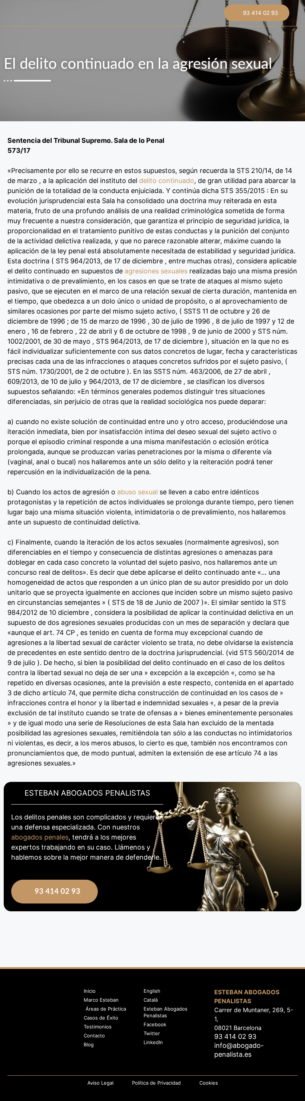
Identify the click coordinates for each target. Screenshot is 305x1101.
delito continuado (166, 180)
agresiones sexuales (156, 271)
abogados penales (39, 837)
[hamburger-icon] (152, 15)
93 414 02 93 (260, 12)
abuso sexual (137, 492)
